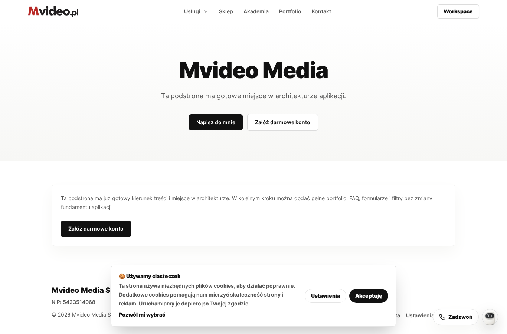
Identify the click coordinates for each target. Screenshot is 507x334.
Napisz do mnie (215, 122)
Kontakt (321, 11)
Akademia (256, 11)
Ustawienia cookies (430, 315)
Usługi (192, 11)
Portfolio (290, 11)
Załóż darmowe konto (282, 122)
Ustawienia (325, 295)
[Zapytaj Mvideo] (490, 317)
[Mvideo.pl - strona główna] (53, 11)
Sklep (226, 11)
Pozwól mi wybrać (142, 314)
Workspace (458, 11)
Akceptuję (368, 295)
